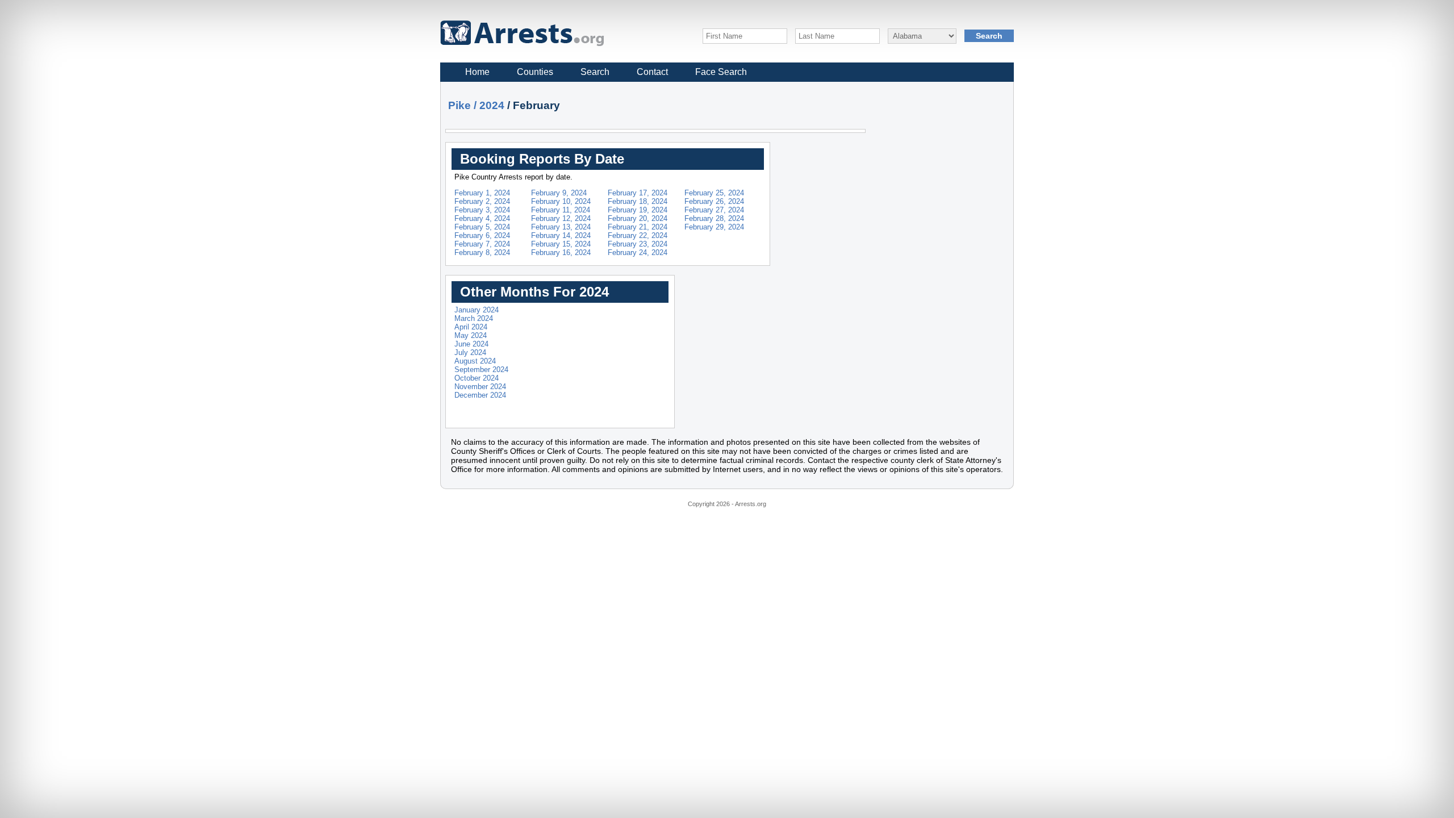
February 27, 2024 (714, 210)
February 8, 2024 (482, 252)
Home (477, 72)
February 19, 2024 (637, 210)
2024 (491, 105)
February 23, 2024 (637, 244)
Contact (652, 72)
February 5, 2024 (482, 227)
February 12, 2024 (561, 218)
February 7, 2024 (482, 244)
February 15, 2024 (561, 244)
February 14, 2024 (561, 235)
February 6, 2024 (482, 235)
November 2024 (480, 386)
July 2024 (470, 352)
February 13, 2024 (561, 227)
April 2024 (470, 327)
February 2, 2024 (482, 201)
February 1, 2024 (482, 193)
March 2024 (473, 318)
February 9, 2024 (559, 193)
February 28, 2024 (714, 218)
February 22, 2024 (637, 235)
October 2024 (476, 378)
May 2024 (470, 335)
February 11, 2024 (560, 210)
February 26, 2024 (714, 201)
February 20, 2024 (637, 218)
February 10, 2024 (561, 201)
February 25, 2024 (714, 193)
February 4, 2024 (482, 218)
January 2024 (476, 310)
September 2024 (481, 369)
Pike (459, 105)
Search (594, 72)
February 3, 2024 (482, 210)
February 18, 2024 (637, 201)
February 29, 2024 (714, 227)
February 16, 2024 (561, 252)
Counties (535, 72)
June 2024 (471, 344)
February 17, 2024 (637, 193)
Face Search (721, 72)
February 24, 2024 (637, 252)
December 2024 (480, 395)
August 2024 (475, 361)
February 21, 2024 (637, 227)
